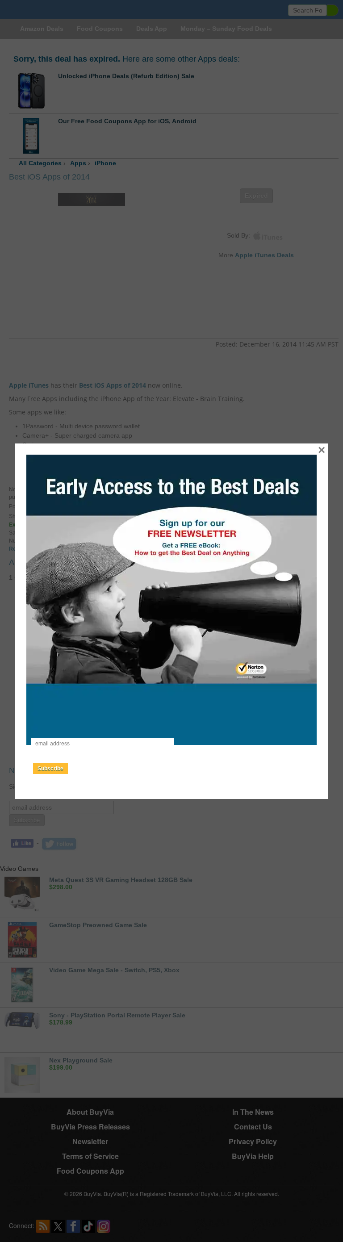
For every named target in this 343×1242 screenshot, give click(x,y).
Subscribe (50, 768)
